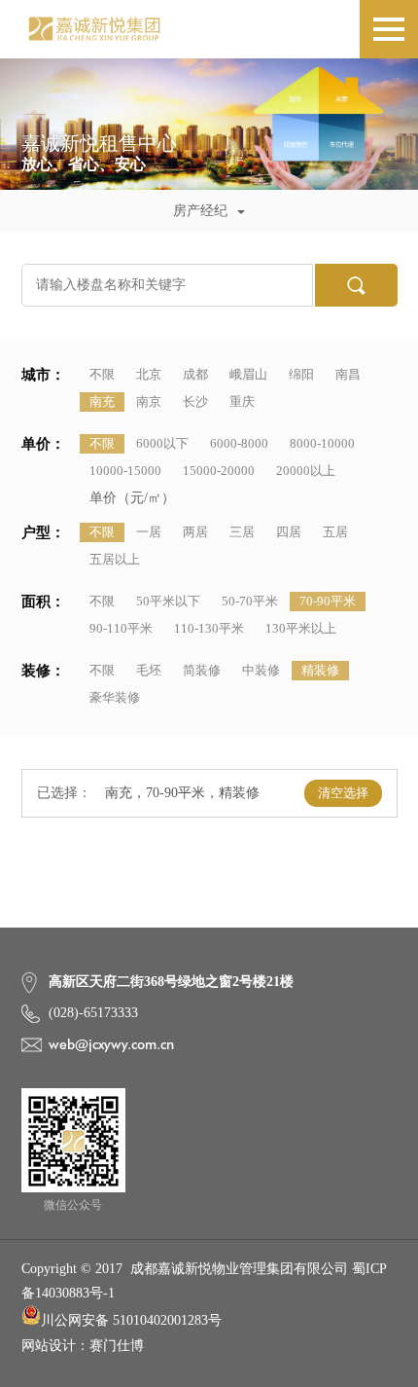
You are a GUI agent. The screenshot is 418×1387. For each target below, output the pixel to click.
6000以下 (162, 443)
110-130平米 (209, 628)
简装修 (202, 670)
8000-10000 (322, 443)
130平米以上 (300, 628)
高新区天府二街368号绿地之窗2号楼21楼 (171, 981)
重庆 (242, 401)
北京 (148, 374)
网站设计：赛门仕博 (82, 1345)
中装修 (261, 670)
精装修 (320, 670)
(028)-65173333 (93, 1012)
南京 (148, 401)
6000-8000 (239, 443)
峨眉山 (248, 374)
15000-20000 (219, 470)
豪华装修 (114, 697)
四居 (288, 532)
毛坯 (148, 670)
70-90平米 (327, 601)
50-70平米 (250, 601)
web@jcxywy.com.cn (111, 1044)
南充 (102, 401)
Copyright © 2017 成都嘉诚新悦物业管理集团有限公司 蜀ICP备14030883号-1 (204, 1280)
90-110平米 (121, 628)
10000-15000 (125, 470)
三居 (242, 532)
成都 (195, 374)
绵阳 (301, 374)
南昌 (348, 374)
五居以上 (114, 559)
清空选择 (343, 792)
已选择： (64, 792)
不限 (102, 374)
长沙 (195, 401)
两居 (195, 532)
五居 (335, 532)
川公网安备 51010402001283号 (131, 1320)
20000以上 (305, 470)
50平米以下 (168, 601)
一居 (148, 532)
